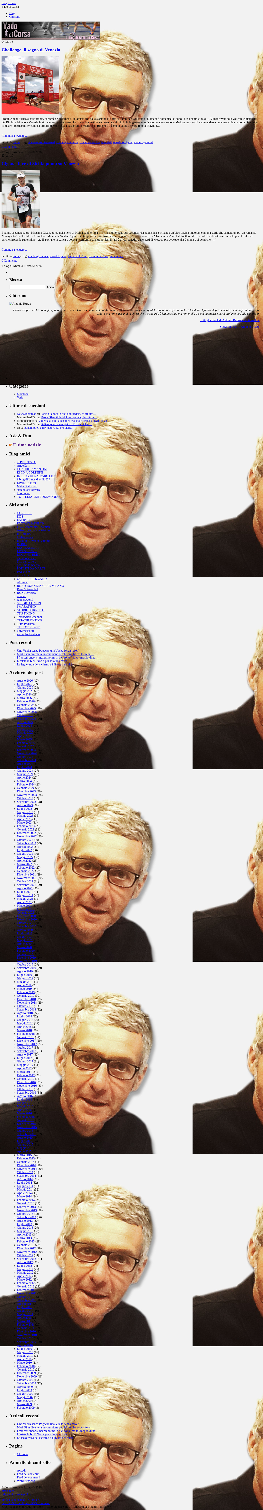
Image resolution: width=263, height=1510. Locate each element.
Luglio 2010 (24, 1348)
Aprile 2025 (24, 736)
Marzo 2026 (24, 698)
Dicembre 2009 (26, 1373)
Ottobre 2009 (25, 1380)
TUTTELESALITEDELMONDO (38, 496)
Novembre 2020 (27, 919)
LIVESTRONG (27, 551)
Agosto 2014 (25, 1179)
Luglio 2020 (24, 933)
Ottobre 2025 (25, 715)
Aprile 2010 (24, 1359)
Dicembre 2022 (26, 833)
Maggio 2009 (25, 1397)
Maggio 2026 (25, 691)
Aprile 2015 (24, 1151)
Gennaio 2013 (25, 1245)
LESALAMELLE (28, 547)
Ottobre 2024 (25, 756)
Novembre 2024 (27, 753)
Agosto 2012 (25, 1262)
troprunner (23, 493)
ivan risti (106, 142)
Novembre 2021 (27, 878)
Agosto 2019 (25, 971)
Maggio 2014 (25, 1189)
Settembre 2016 (26, 1092)
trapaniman (116, 256)
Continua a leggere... (14, 135)
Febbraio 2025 (26, 743)
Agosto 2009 (25, 1386)
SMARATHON (27, 606)
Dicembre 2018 (26, 999)
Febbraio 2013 (26, 1241)
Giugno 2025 (25, 729)
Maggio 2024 (25, 774)
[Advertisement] (38, 356)
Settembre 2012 (26, 1258)
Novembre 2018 (27, 1002)
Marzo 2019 (24, 988)
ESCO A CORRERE (30, 472)
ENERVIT (23, 520)
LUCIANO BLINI (28, 554)
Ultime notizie (27, 444)
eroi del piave (58, 256)
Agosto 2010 (25, 1345)
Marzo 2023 (24, 822)
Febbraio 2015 (26, 1158)
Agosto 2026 (25, 680)
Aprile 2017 (24, 1068)
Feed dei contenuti (28, 1474)
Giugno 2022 (25, 853)
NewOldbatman (26, 413)
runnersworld (25, 599)
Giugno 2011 (25, 1310)
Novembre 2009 (27, 1376)
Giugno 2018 (25, 1019)
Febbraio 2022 (26, 867)
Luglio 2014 (24, 1182)
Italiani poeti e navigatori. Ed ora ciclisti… (66, 424)
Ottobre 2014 (25, 1172)
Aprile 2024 (24, 777)
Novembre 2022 (27, 836)
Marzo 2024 (24, 781)
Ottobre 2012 (25, 1255)
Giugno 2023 (25, 812)
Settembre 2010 (26, 1341)
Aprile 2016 (24, 1109)
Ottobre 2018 (25, 1006)
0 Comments (9, 146)
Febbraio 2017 (26, 1075)
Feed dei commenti (28, 1477)
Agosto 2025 (25, 722)
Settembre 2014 (26, 1175)
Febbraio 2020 (26, 950)
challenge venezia (67, 142)
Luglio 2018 (24, 1016)
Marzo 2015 (24, 1154)
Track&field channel (29, 617)
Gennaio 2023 (25, 829)
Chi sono (14, 16)
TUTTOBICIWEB (28, 627)
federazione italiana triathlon (34, 530)
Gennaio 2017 (25, 1078)
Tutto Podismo (26, 623)
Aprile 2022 (24, 860)
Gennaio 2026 (25, 704)
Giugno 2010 (25, 1352)
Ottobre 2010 (25, 1338)
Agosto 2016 (25, 1096)
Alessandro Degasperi (41, 142)
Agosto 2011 (25, 1303)
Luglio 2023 (24, 808)
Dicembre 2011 (26, 1290)
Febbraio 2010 (26, 1366)
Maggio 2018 (25, 1023)
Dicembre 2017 (26, 1040)
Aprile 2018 (24, 1026)
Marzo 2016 (24, 1113)
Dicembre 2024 (26, 749)
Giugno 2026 (25, 687)
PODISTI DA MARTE (31, 568)
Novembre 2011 (27, 1293)
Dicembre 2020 (26, 916)
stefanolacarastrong (28, 489)
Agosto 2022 (25, 846)
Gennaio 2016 (25, 1120)
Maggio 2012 (25, 1272)
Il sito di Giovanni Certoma (33, 540)
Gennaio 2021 (25, 912)
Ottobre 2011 (25, 1296)
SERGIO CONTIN (29, 603)
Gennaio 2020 (25, 954)
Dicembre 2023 (26, 791)
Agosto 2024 (25, 763)
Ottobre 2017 (25, 1047)
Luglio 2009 (24, 1390)
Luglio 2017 (24, 1058)
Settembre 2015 (26, 1134)
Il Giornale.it (24, 533)
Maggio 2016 (25, 1106)
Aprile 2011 (24, 1317)
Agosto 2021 (25, 888)
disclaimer (8, 1490)
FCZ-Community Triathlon (33, 527)
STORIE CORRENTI (30, 610)
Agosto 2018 (25, 1013)
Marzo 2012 (24, 1279)
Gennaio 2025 (25, 746)
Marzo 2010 (24, 1362)
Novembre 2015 (27, 1127)
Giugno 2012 (25, 1269)
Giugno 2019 (25, 978)
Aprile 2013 (24, 1234)
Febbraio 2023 (26, 826)
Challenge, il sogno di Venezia (31, 49)
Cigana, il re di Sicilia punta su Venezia (40, 163)
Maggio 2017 (25, 1064)
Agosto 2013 (25, 1220)
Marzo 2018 (24, 1030)
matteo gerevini (143, 142)
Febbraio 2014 (26, 1199)
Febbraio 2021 (26, 909)
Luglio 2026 (24, 684)
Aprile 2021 (24, 902)
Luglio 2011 (24, 1307)
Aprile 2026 (24, 694)
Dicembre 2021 (26, 874)
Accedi (21, 1470)
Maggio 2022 (25, 857)
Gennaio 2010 (25, 1369)
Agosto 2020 (25, 929)
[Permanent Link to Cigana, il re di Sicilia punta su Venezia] (21, 226)
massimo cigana (122, 142)
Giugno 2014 (25, 1186)
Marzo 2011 (24, 1321)
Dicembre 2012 (26, 1248)
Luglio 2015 (24, 1141)
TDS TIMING (26, 613)
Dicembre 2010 (26, 1331)
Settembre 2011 (26, 1300)
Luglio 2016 (24, 1099)
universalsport (25, 630)
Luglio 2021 (24, 891)
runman (21, 596)
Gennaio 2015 (25, 1161)
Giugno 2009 (25, 1393)
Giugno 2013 (25, 1227)
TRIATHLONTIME (29, 620)
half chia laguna (77, 256)
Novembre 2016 (27, 1085)
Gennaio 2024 (25, 788)
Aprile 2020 (24, 943)
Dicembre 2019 (26, 957)
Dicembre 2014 (26, 1165)
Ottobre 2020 (25, 923)
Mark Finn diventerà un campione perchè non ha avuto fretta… (55, 654)
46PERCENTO (26, 462)
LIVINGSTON (26, 482)
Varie (16, 142)
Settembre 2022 (26, 843)
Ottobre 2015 (25, 1130)
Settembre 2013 (26, 1217)
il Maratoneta (25, 537)
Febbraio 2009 (26, 1407)
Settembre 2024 (26, 760)
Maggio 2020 (25, 940)
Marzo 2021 (24, 905)
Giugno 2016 (25, 1103)
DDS (20, 516)
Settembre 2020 (26, 926)
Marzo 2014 (24, 1196)
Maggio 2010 (25, 1355)
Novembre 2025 (27, 711)
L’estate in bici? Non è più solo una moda (42, 661)
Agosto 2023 (25, 805)
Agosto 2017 (25, 1054)
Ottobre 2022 (25, 839)
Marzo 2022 (24, 864)
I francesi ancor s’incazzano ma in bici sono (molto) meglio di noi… (58, 657)
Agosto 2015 (25, 1137)
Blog (12, 13)
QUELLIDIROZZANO (32, 578)
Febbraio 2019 (26, 992)
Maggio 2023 (25, 815)
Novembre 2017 (27, 1044)
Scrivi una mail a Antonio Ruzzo (240, 326)
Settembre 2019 (26, 968)
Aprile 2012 (24, 1276)
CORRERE (24, 513)
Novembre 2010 (27, 1335)
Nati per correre (26, 561)
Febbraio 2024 (26, 784)
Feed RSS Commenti (37, 1503)
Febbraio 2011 (25, 1324)
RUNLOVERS (26, 592)
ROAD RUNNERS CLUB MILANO (40, 585)
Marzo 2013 (24, 1238)
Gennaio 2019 (25, 995)
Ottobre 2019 (25, 964)
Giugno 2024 (25, 770)
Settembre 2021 (26, 884)
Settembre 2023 (26, 801)
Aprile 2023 (24, 819)
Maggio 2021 (25, 898)
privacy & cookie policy (16, 1494)
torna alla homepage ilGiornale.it (21, 1499)
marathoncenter (26, 558)
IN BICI (22, 544)
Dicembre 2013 (26, 1206)
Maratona (22, 394)
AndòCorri (23, 465)
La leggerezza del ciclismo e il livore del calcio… (47, 664)
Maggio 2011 (25, 1314)
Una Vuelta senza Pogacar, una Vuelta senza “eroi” (48, 650)
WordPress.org (26, 1480)
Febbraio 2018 (26, 1033)
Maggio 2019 (25, 981)
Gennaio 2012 (25, 1286)
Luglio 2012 (24, 1265)
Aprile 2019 (24, 985)
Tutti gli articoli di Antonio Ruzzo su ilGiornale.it (230, 320)
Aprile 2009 (24, 1400)
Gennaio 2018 (25, 1037)
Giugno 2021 (25, 895)
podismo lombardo (28, 565)
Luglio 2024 (24, 767)
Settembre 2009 (26, 1383)
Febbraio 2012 (26, 1283)
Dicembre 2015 (26, 1123)
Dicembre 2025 (26, 708)
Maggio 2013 (25, 1231)
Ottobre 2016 (25, 1089)
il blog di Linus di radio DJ (33, 479)
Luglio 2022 (24, 850)
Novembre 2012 (27, 1251)
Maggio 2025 (25, 732)
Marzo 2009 (24, 1404)
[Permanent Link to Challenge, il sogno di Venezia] (30, 113)
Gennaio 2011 (25, 1328)
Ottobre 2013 (25, 1213)
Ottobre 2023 (25, 798)
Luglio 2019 (24, 974)
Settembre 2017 (26, 1051)
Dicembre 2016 (26, 1082)
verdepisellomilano (28, 634)
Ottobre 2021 (25, 881)
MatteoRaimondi (27, 486)
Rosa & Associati (27, 589)
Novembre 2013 (27, 1210)
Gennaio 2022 (25, 871)
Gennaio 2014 (25, 1203)
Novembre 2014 (27, 1168)
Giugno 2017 (25, 1061)
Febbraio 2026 (26, 701)
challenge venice (90, 142)
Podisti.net (23, 572)
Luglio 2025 (24, 725)
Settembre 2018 (26, 1009)
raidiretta (22, 582)
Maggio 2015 (25, 1148)
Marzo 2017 (24, 1071)
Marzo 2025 (24, 739)
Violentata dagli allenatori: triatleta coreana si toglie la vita (73, 420)
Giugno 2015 (25, 1144)
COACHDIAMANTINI (32, 469)
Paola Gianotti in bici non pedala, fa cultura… (68, 413)
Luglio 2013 (24, 1224)
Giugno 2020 (25, 936)
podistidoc (23, 575)
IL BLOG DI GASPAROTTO (36, 476)
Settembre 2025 (26, 718)
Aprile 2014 (24, 1193)
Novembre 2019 (27, 961)
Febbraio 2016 (26, 1116)
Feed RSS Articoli (13, 1503)
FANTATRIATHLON (30, 523)
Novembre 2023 (27, 794)
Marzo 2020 (24, 947)
